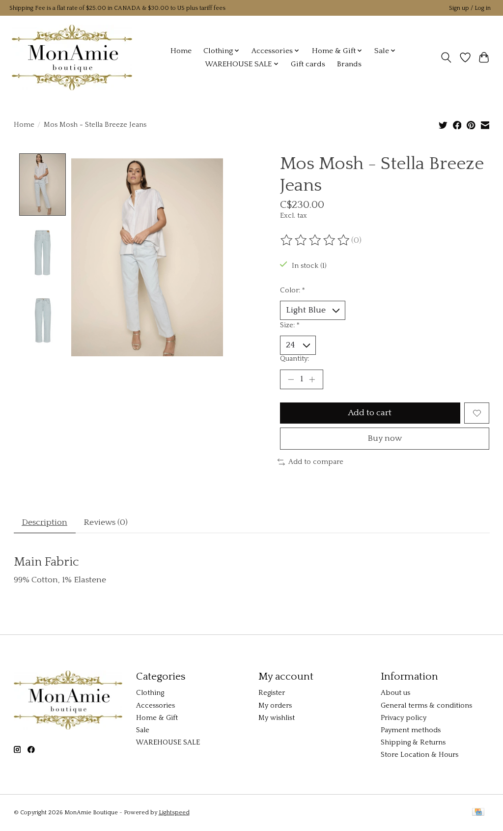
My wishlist (276, 718)
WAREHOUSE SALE (168, 742)
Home (181, 51)
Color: (292, 290)
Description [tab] (44, 522)
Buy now (384, 438)
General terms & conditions (426, 706)
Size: (290, 325)
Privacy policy (403, 718)
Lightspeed (174, 812)
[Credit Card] (478, 812)
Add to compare (315, 462)
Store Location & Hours (419, 755)
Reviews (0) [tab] (106, 522)
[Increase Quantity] (312, 379)
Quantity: (294, 359)
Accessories (155, 706)
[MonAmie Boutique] (72, 57)
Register (271, 693)
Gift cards (308, 64)
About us (395, 693)
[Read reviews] (316, 240)
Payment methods (411, 730)
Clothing (150, 693)
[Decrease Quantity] (291, 379)
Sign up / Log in (470, 8)
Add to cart (369, 413)
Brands (349, 64)
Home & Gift (157, 718)
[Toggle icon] (446, 57)
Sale (142, 730)
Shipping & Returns (413, 742)
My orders (275, 706)
